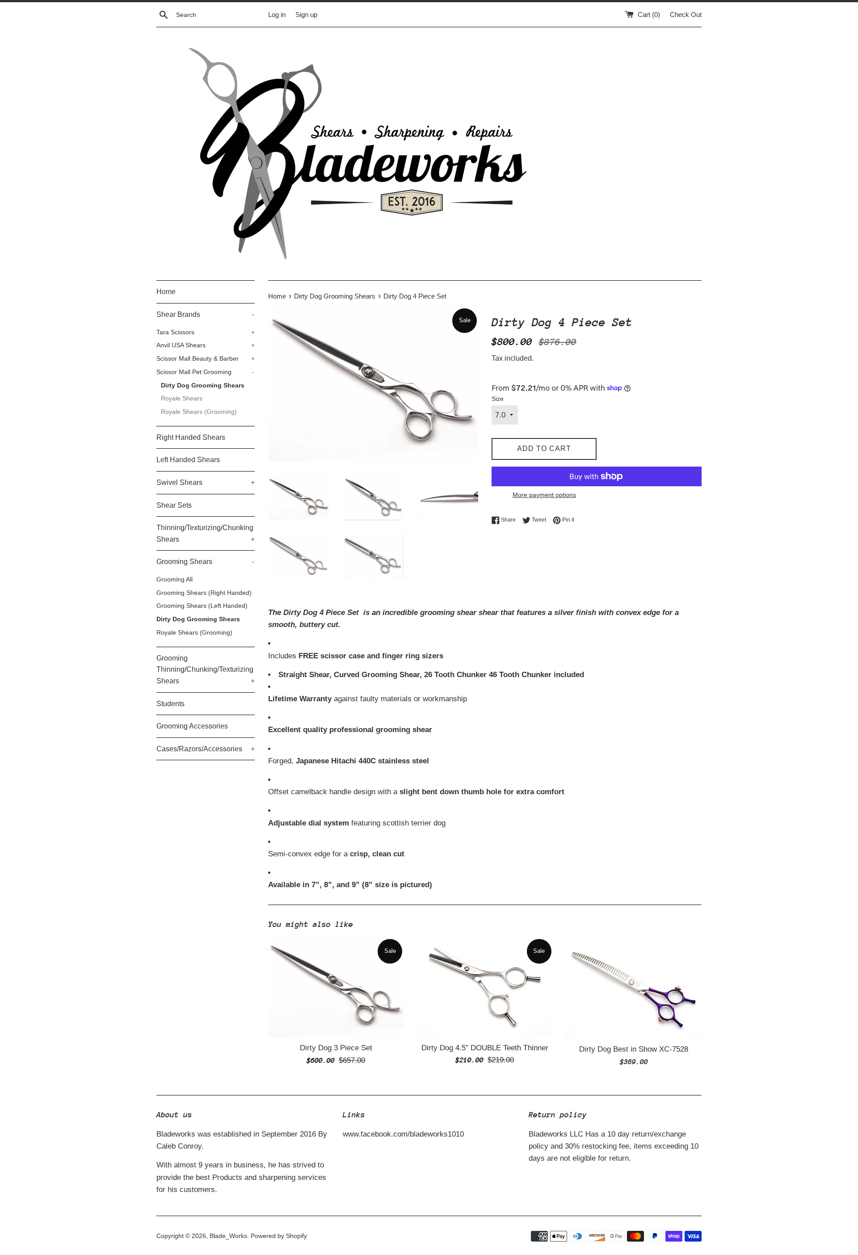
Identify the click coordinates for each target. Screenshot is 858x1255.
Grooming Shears (205, 561)
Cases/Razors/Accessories (205, 749)
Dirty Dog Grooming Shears (202, 385)
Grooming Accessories (192, 726)
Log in (277, 14)
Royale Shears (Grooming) (199, 412)
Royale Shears (181, 398)
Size (498, 399)
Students (170, 704)
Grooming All (174, 579)
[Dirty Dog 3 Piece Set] (336, 987)
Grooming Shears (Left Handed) (202, 605)
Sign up (306, 14)
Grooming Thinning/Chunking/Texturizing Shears (205, 669)
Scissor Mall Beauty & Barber (205, 358)
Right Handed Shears (190, 437)
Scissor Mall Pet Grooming (205, 372)
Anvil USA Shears (205, 345)
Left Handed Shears (188, 459)
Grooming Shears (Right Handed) (204, 593)
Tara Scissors (205, 332)
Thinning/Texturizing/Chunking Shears (205, 533)
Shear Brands (205, 314)
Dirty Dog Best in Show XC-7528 (633, 1049)
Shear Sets (174, 505)
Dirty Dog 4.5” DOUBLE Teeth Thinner (484, 1048)
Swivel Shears (205, 482)
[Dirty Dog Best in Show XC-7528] (634, 988)
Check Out (686, 14)
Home (166, 291)
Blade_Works (228, 1236)
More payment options (544, 494)
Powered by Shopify (279, 1236)
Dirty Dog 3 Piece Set (336, 1048)
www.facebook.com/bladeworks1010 (403, 1134)
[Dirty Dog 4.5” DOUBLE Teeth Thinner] (484, 987)
